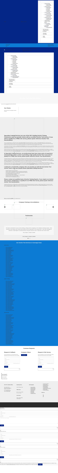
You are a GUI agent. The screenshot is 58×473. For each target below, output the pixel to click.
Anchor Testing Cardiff (9, 285)
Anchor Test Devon (8, 253)
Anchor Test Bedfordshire (9, 247)
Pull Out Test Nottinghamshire (10, 334)
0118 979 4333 (25, 50)
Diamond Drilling (33, 387)
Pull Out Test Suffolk (8, 338)
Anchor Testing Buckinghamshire (10, 283)
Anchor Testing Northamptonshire (10, 299)
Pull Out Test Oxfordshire (9, 335)
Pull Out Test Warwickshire (9, 340)
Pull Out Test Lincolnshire (9, 330)
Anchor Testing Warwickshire (10, 306)
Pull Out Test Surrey (8, 339)
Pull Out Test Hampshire (9, 326)
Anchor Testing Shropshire (9, 302)
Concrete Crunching (46, 383)
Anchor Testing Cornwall (9, 286)
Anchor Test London (8, 264)
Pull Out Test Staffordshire (9, 337)
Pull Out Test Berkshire (9, 315)
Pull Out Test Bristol (8, 316)
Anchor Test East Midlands (9, 255)
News (6, 46)
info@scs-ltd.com (29, 50)
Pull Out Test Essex (8, 324)
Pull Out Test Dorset (8, 321)
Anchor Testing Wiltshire (9, 309)
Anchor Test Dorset (8, 254)
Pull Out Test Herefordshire (9, 327)
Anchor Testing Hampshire (9, 292)
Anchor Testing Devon (9, 287)
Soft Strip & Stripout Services (47, 388)
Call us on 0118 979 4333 (8, 198)
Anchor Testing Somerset (9, 303)
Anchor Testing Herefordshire (10, 293)
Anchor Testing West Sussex (10, 308)
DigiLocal (13, 405)
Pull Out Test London (8, 331)
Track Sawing (32, 390)
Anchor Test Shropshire (9, 268)
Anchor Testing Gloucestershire (10, 291)
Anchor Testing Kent (8, 295)
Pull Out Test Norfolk (8, 332)
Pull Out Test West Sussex (9, 342)
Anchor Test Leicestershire (9, 262)
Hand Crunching (45, 384)
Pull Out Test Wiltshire (9, 343)
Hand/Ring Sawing (33, 393)
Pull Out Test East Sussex (9, 323)
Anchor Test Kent (8, 261)
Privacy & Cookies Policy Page (11, 464)
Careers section (34, 48)
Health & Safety (8, 44)
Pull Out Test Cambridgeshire (10, 318)
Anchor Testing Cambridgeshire (10, 284)
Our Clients (7, 45)
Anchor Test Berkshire (9, 248)
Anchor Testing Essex (9, 290)
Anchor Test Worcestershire (9, 276)
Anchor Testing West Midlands (10, 307)
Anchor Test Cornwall (9, 252)
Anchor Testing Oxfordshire (9, 301)
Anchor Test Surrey (8, 272)
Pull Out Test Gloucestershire (10, 325)
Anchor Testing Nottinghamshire (10, 300)
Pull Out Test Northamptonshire (10, 333)
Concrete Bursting (45, 387)
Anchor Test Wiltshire (9, 275)
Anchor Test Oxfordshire (9, 267)
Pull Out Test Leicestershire (9, 329)
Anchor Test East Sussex (9, 256)
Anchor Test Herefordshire (9, 259)
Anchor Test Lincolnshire (9, 263)
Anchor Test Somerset (9, 269)
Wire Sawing (32, 391)
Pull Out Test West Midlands (9, 341)
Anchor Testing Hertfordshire (10, 294)
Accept (40, 464)
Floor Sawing (32, 392)
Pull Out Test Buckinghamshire (10, 317)
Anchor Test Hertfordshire (9, 260)
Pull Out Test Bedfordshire (9, 314)
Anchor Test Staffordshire (9, 270)
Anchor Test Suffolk (8, 271)
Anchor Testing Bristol (9, 282)
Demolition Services (45, 385)
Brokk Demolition (45, 386)
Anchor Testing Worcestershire (10, 310)
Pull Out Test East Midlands (9, 322)
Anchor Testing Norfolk (9, 298)
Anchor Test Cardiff (8, 251)
